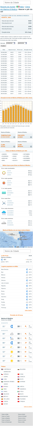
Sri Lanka (6, 399)
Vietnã (6, 404)
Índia (5, 389)
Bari (2, 272)
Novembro (27, 158)
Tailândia (23, 399)
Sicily (2, 299)
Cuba (5, 379)
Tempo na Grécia (21, 418)
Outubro (26, 156)
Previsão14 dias (21, 136)
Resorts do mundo (7, 7)
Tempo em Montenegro (7, 422)
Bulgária (23, 369)
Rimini (3, 294)
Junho (14, 156)
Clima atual (5, 255)
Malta (22, 394)
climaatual (3, 145)
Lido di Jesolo (5, 283)
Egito (21, 379)
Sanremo (3, 296)
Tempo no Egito (5, 414)
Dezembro (27, 160)
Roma (2, 291)
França (6, 386)
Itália (22, 7)
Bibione (3, 274)
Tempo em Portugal (22, 416)
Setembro (27, 154)
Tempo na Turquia (5, 416)
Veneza (3, 277)
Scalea (3, 302)
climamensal (20, 145)
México (6, 396)
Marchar (4, 158)
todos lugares (28, 310)
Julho (14, 158)
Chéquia (6, 374)
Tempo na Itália (21, 422)
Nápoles (3, 285)
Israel (5, 391)
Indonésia (23, 389)
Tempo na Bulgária (6, 418)
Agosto (15, 160)
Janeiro (4, 154)
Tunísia (6, 401)
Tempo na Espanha (6, 420)
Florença (3, 307)
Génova (3, 280)
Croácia (22, 376)
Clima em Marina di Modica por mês (16, 150)
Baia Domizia (4, 269)
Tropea (3, 304)
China (21, 374)
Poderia (15, 154)
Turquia (22, 401)
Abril (3, 160)
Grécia (22, 386)
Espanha (22, 381)
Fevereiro (5, 156)
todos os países (28, 406)
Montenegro (24, 396)
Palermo (3, 288)
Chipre (6, 376)
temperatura (6, 136)
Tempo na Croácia (22, 420)
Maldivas (6, 394)
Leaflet (26, 247)
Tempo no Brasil (21, 414)
